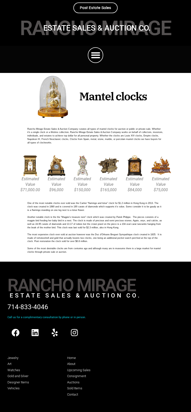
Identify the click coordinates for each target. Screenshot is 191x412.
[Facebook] (15, 333)
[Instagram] (74, 333)
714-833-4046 (27, 307)
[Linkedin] (35, 333)
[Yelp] (55, 333)
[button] (95, 55)
